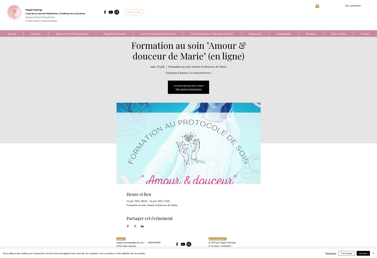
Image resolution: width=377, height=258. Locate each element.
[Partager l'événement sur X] (135, 226)
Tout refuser (346, 253)
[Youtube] (110, 12)
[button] (317, 5)
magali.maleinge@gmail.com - (132, 242)
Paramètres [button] (330, 253)
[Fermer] (373, 253)
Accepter (363, 253)
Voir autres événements (188, 89)
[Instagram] (116, 12)
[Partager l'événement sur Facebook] (128, 226)
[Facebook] (104, 12)
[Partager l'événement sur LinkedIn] (142, 226)
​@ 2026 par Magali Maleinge (222, 242)
